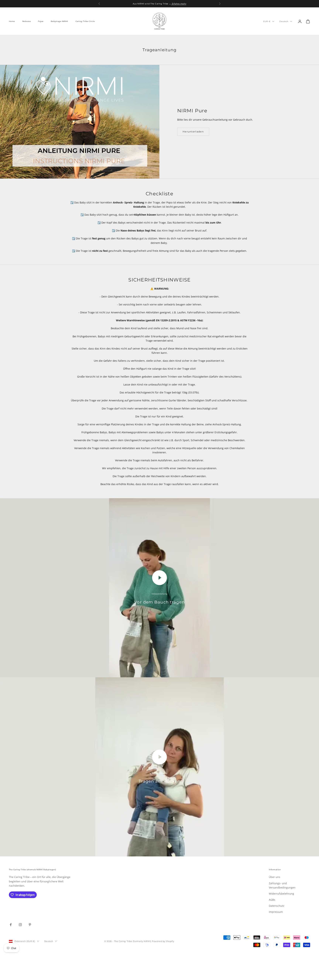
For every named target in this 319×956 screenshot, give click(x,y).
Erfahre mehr (178, 3)
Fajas (40, 21)
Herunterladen (193, 131)
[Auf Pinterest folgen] (30, 924)
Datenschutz (276, 905)
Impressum (276, 912)
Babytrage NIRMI (59, 21)
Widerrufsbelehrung (281, 893)
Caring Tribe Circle (85, 21)
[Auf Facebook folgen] (11, 924)
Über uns (274, 877)
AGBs (272, 899)
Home (12, 21)
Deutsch (283, 21)
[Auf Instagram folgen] (20, 924)
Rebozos (26, 21)
